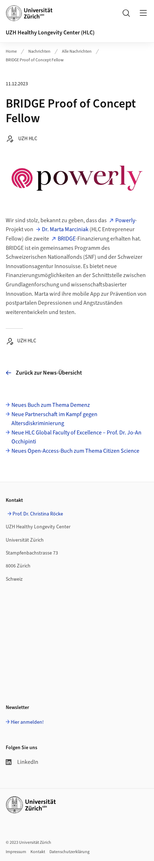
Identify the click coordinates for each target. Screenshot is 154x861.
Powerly (125, 220)
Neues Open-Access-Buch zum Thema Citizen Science (75, 451)
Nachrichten (39, 51)
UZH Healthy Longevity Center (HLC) (50, 33)
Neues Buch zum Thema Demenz (50, 405)
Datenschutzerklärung (69, 852)
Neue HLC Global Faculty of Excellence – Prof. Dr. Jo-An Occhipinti (76, 437)
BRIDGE (67, 239)
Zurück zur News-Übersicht (49, 373)
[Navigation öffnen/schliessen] (143, 13)
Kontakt (37, 852)
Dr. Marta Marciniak (65, 229)
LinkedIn (27, 762)
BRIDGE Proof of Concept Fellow (35, 60)
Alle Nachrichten (77, 51)
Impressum (16, 852)
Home (11, 51)
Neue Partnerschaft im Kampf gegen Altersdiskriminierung (54, 419)
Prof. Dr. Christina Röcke (38, 514)
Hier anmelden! (27, 722)
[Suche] (126, 13)
